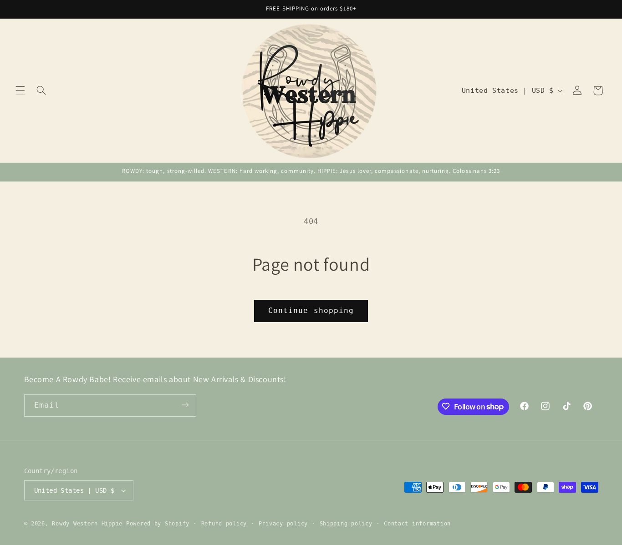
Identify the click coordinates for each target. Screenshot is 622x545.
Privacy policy (283, 523)
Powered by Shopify (157, 523)
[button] (20, 90)
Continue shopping (311, 310)
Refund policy (224, 523)
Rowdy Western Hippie (89, 523)
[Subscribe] (184, 405)
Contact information (417, 523)
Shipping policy (346, 523)
